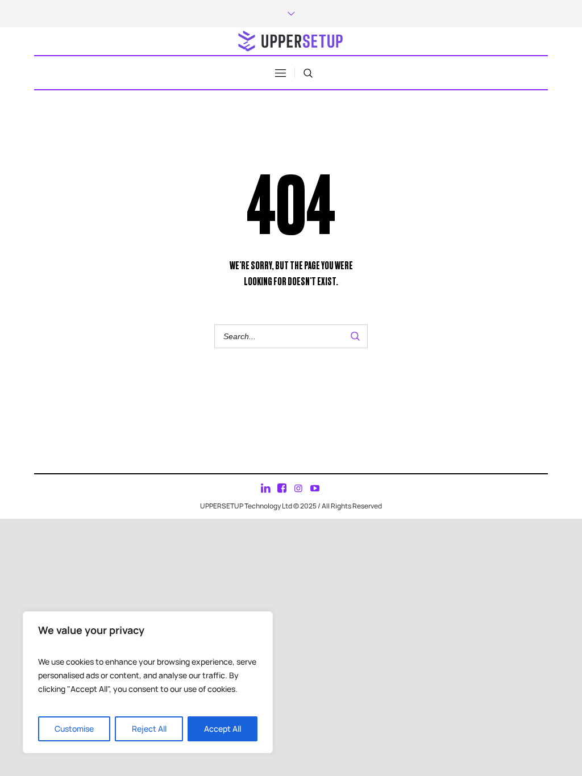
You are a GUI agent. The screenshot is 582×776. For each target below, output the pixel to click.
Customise (74, 728)
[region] (148, 682)
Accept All (222, 728)
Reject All (149, 728)
